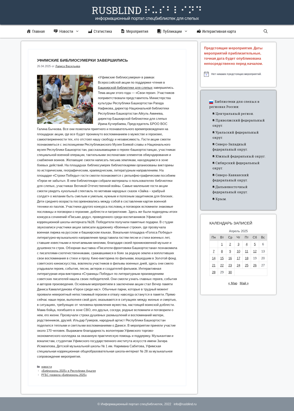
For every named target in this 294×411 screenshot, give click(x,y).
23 (230, 265)
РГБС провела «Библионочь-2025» (64, 375)
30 (230, 272)
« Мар (232, 283)
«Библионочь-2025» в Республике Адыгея (68, 370)
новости (46, 366)
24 (238, 265)
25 (246, 265)
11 (246, 251)
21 (213, 265)
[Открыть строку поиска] (265, 31)
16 (230, 258)
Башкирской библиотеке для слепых (125, 87)
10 (238, 251)
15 (222, 258)
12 (255, 251)
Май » (244, 283)
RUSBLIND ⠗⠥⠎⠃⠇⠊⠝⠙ (147, 10)
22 (222, 265)
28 (213, 272)
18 (246, 258)
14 (213, 258)
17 (238, 258)
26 (255, 265)
